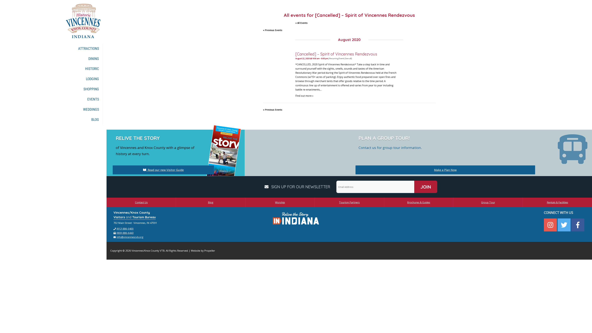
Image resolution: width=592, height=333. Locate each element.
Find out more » (304, 95)
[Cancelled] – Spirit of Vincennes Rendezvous (336, 53)
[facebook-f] (578, 224)
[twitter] (564, 224)
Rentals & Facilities (557, 202)
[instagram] (551, 224)
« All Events (301, 22)
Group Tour (488, 202)
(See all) (348, 58)
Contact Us (141, 202)
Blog (210, 202)
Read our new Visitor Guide (165, 170)
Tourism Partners (349, 202)
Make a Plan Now (445, 170)
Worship (280, 202)
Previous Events (272, 30)
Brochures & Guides (418, 202)
